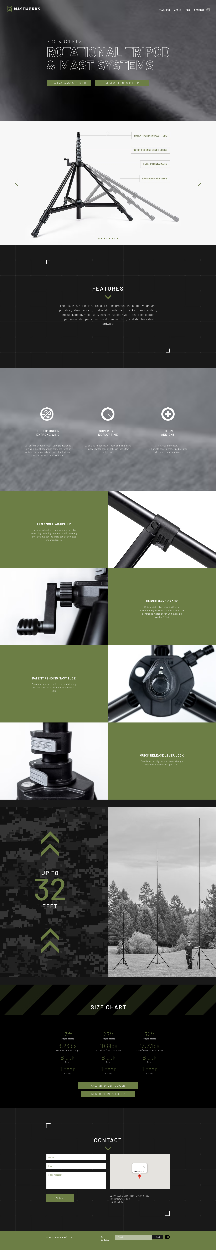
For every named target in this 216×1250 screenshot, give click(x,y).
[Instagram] (208, 9)
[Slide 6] (112, 238)
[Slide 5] (109, 238)
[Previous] (16, 183)
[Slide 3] (104, 238)
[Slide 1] (98, 238)
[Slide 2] (101, 238)
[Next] (199, 183)
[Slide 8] (117, 238)
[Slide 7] (114, 238)
